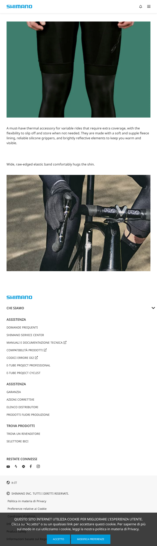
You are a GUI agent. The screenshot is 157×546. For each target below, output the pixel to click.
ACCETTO (58, 539)
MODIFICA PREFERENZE (90, 539)
